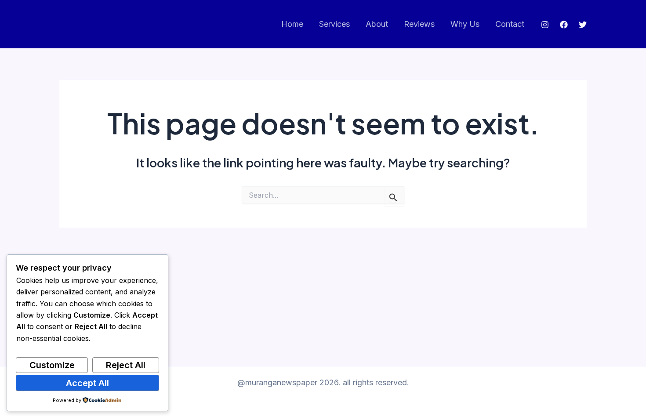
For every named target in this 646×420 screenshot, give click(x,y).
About (377, 24)
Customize (52, 365)
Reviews (419, 24)
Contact (509, 24)
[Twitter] (583, 25)
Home (292, 24)
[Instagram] (545, 25)
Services (334, 24)
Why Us (464, 24)
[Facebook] (564, 25)
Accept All (87, 383)
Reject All (125, 365)
